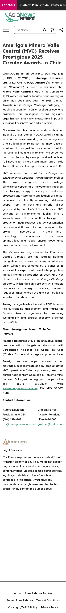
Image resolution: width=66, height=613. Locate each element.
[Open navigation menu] (6, 30)
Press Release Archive (38, 593)
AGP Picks (8, 5)
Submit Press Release (20, 600)
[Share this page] (61, 30)
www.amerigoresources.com (20, 388)
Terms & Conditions (48, 600)
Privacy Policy (49, 607)
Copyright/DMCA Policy (22, 607)
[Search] (45, 30)
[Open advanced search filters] (52, 30)
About (18, 593)
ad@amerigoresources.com (20, 424)
